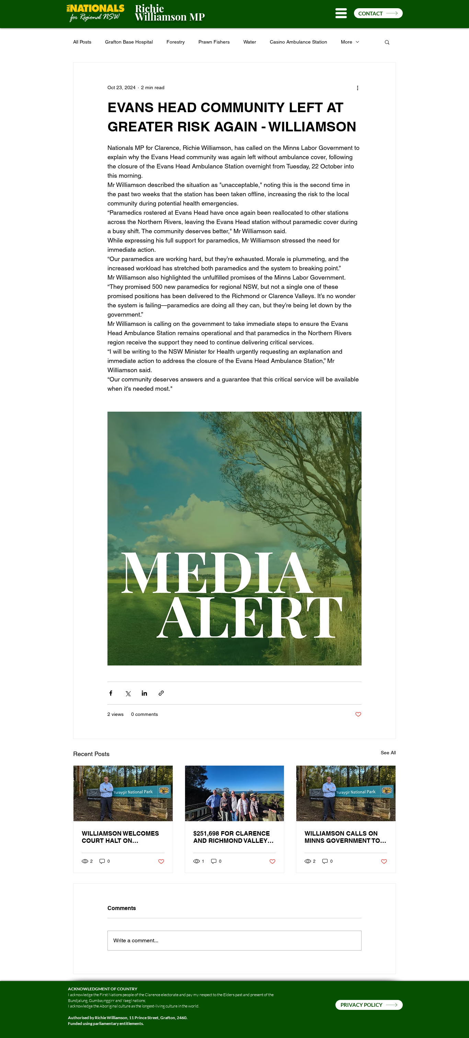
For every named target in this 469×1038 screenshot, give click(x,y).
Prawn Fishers (214, 42)
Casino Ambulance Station (298, 42)
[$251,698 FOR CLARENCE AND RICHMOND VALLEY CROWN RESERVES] (234, 793)
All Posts (82, 42)
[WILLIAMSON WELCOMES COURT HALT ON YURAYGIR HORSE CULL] (123, 793)
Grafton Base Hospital (129, 42)
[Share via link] (161, 693)
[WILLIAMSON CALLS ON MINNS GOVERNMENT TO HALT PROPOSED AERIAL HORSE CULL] (346, 793)
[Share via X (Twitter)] (127, 693)
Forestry (176, 42)
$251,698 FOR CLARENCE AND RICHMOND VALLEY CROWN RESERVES (231, 837)
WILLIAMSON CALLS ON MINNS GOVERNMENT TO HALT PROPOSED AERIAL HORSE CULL (343, 837)
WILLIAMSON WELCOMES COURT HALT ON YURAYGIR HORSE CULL (120, 837)
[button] (341, 13)
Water (249, 42)
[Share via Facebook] (110, 693)
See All (388, 752)
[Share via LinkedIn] (144, 693)
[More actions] (357, 87)
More (346, 42)
